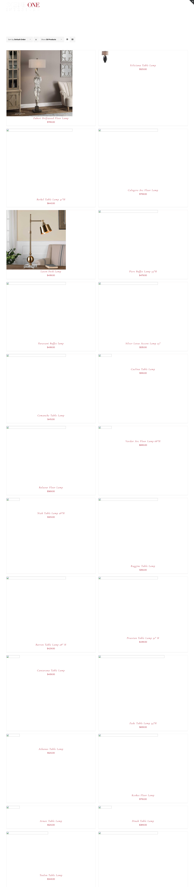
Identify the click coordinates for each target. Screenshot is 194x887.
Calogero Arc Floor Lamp (143, 190)
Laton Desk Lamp (51, 271)
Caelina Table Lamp (143, 369)
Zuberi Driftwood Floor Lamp (51, 118)
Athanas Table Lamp (51, 749)
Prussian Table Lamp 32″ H (143, 638)
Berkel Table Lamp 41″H (51, 199)
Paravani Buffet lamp (51, 343)
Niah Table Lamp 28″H (51, 513)
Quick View (48, 84)
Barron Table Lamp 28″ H (51, 644)
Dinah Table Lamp (143, 821)
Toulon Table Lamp (51, 875)
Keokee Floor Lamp (143, 795)
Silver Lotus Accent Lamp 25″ (143, 343)
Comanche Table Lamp (50, 415)
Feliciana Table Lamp (143, 65)
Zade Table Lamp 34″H (143, 723)
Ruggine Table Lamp (143, 566)
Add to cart (31, 84)
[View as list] (72, 39)
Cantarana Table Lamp (51, 670)
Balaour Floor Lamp (51, 487)
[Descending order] (36, 39)
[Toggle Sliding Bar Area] (191, 2)
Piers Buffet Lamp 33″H (143, 271)
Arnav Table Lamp (51, 821)
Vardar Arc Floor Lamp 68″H (143, 441)
